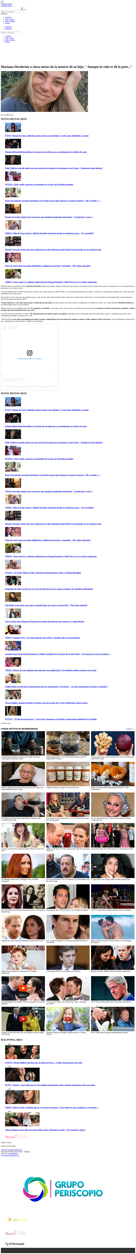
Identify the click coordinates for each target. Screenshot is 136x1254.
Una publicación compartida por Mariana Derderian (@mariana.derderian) (30, 386)
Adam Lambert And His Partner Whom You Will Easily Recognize (111, 941)
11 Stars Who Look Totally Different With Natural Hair (110, 879)
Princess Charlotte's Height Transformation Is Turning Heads (66, 1033)
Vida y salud (9, 19)
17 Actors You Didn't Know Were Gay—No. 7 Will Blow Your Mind (66, 1003)
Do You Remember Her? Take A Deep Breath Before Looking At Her (111, 819)
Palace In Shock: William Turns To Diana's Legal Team (111, 971)
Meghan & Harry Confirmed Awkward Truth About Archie (22, 941)
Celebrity (8, 17)
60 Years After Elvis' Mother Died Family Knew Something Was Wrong (23, 911)
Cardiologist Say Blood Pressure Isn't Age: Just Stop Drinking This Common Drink (20, 758)
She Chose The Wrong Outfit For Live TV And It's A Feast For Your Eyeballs (67, 819)
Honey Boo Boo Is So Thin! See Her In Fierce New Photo (112, 849)
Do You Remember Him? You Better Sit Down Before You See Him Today (68, 880)
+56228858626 (13, 1153)
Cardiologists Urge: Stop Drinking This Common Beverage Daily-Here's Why (112, 758)
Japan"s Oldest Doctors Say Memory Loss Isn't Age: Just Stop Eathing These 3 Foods (22, 788)
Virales (7, 23)
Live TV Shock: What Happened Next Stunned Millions (111, 910)
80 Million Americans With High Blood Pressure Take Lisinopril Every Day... (21, 819)
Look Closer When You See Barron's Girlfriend (63, 971)
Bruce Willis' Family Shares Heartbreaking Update (109, 1033)
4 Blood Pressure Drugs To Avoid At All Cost (62, 788)
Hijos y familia (10, 21)
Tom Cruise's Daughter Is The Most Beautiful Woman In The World (67, 941)
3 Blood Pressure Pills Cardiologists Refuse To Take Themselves (110, 788)
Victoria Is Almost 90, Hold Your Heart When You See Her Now (22, 850)
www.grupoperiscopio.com (10, 1155)
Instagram (8, 28)
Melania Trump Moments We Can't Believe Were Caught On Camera (22, 1033)
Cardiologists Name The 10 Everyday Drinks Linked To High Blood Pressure (66, 758)
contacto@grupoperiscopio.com (11, 1150)
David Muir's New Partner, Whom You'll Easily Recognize (67, 910)
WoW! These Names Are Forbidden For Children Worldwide (19, 972)
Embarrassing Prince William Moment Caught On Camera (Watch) (22, 1003)
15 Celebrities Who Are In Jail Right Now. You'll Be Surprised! (19, 880)
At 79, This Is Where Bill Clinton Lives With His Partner (111, 1002)
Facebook (8, 27)
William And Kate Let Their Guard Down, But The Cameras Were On (67, 850)
